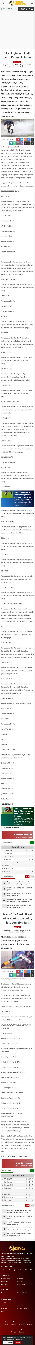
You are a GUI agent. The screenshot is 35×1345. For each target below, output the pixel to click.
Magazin (4, 1308)
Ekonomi (21, 1302)
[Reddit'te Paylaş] (25, 139)
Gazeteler (21, 1278)
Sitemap (21, 1332)
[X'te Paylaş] (32, 139)
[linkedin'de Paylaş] (11, 143)
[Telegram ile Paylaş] (21, 139)
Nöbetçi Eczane (6, 1278)
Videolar (13, 1324)
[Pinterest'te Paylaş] (18, 139)
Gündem (21, 1305)
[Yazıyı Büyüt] (32, 143)
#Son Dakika (16, 828)
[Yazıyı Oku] (25, 143)
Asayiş (4, 1302)
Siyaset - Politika (23, 1308)
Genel (11, 147)
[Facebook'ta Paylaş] (28, 139)
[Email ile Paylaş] (18, 143)
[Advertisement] (17, 29)
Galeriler (21, 1324)
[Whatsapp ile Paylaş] (14, 143)
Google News (8, 139)
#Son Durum (6, 828)
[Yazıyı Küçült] (28, 143)
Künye (3, 1292)
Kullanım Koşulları (23, 1292)
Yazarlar (5, 1324)
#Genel (4, 1156)
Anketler (29, 1324)
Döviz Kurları (22, 1284)
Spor (3, 1311)
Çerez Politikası (8, 1342)
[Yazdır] (21, 143)
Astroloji (21, 1281)
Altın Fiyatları (5, 1284)
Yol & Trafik (5, 1281)
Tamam (17, 1342)
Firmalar (13, 1332)
